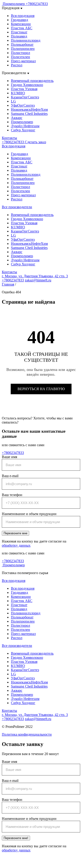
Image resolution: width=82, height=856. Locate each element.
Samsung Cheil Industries (29, 114)
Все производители (17, 207)
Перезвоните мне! (16, 838)
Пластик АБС (21, 28)
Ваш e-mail (10, 476)
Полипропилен (23, 49)
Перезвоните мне (15, 533)
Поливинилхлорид (25, 40)
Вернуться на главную (41, 389)
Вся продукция (22, 16)
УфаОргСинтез (23, 105)
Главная (8, 284)
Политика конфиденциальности (27, 734)
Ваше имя (9, 457)
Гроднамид (19, 20)
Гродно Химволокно (27, 85)
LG (13, 101)
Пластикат (19, 32)
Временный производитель (32, 81)
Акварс (16, 118)
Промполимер (22, 122)
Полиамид (19, 36)
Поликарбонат (22, 44)
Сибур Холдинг (23, 130)
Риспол (16, 65)
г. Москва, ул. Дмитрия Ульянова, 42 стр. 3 (35, 276)
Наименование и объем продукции (29, 514)
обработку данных (16, 545)
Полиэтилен (20, 57)
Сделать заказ (35, 142)
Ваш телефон (12, 495)
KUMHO (18, 93)
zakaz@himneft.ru (38, 280)
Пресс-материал (23, 61)
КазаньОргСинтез (25, 97)
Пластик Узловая (24, 89)
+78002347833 (37, 4)
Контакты (9, 138)
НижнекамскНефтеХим (29, 109)
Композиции (21, 24)
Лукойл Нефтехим (25, 126)
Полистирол (20, 53)
